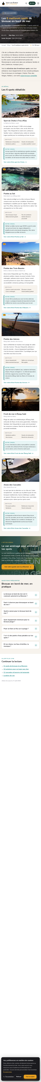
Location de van (9, 676)
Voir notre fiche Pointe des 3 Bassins (16, 308)
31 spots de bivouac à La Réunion (15, 666)
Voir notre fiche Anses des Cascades (16, 528)
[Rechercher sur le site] (26, 3)
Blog (8, 45)
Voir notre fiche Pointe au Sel (14, 237)
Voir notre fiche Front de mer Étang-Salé (17, 453)
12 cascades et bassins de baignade (16, 672)
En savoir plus (7, 1072)
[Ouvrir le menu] (38, 3)
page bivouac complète (28, 76)
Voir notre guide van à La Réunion (16, 567)
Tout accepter (30, 1077)
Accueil (4, 45)
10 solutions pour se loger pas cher (16, 669)
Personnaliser (9, 1076)
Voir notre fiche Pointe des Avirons (15, 383)
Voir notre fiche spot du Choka (14, 162)
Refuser (18, 1077)
